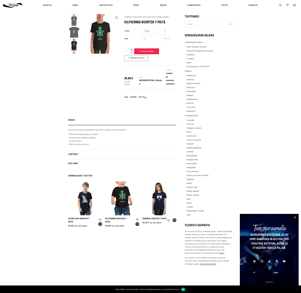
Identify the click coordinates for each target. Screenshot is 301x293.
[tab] (122, 120)
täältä (221, 253)
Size (126, 38)
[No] (298, 289)
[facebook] (276, 261)
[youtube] (284, 262)
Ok (183, 289)
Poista (168, 38)
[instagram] (261, 261)
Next (117, 34)
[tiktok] (269, 261)
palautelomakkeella (208, 264)
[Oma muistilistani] (287, 6)
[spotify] (254, 261)
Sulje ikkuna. (269, 282)
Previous (83, 34)
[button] (116, 17)
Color (127, 31)
